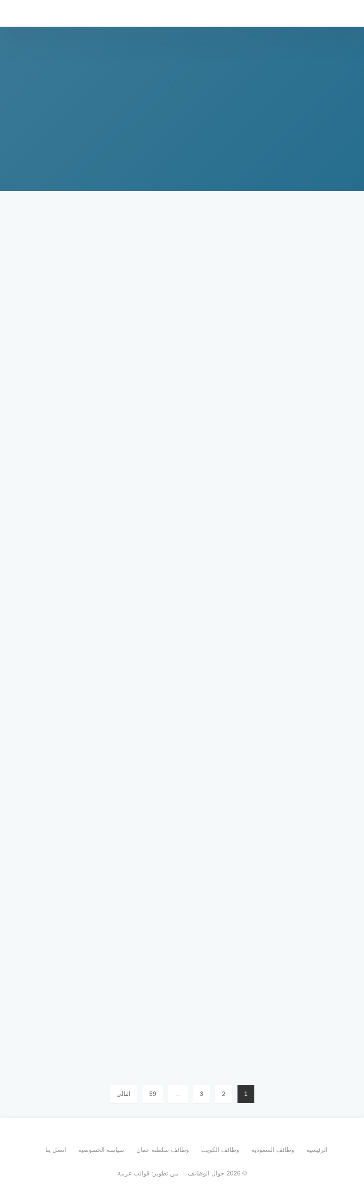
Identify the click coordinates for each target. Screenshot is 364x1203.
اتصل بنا (55, 1149)
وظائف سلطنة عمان (162, 1149)
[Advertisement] (182, 266)
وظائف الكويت (220, 1149)
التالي (123, 1093)
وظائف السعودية (272, 1149)
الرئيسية (317, 1149)
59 (152, 1093)
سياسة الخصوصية (101, 1149)
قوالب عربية (134, 1173)
